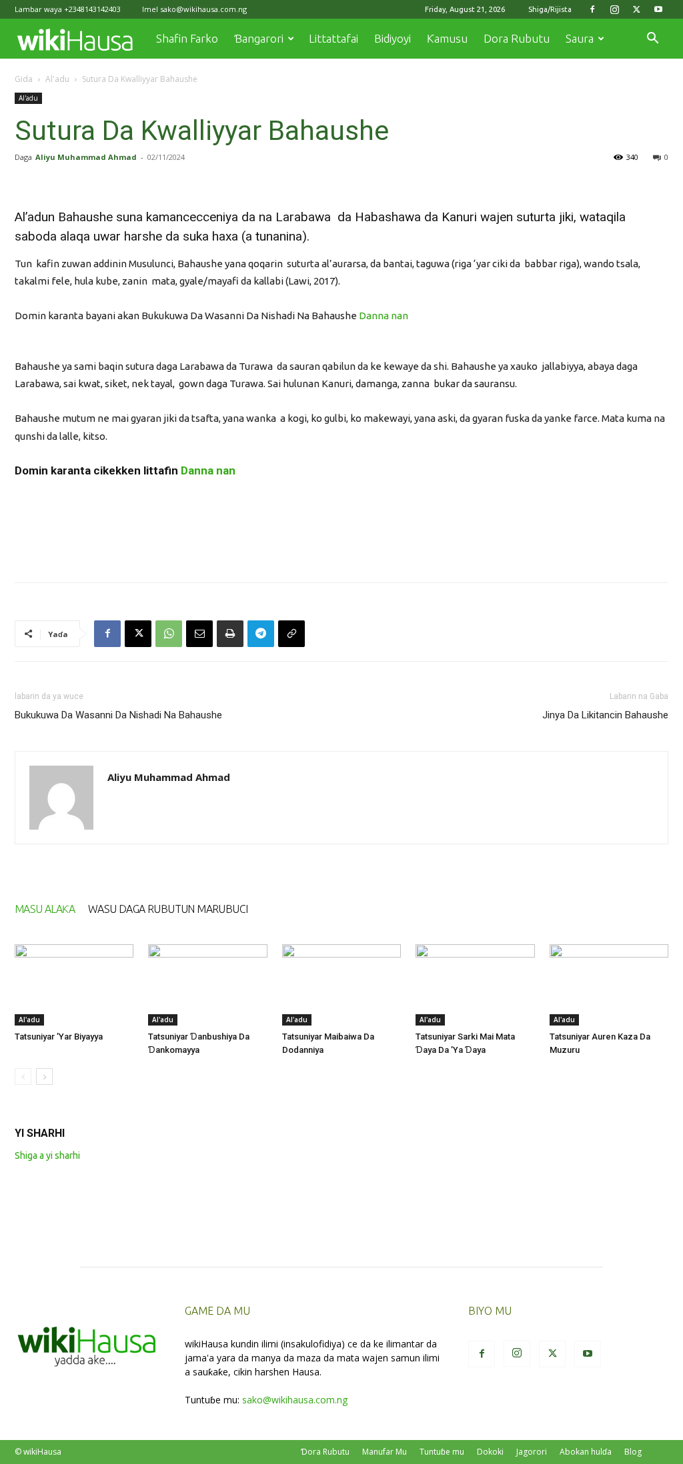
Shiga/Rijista (550, 9)
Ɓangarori (258, 38)
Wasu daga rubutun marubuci (167, 909)
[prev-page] (23, 1076)
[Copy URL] (291, 633)
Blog (633, 1451)
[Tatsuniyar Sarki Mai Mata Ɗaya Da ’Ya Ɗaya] (475, 985)
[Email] (199, 633)
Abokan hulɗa (586, 1451)
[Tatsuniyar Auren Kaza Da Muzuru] (609, 985)
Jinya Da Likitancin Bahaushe (605, 715)
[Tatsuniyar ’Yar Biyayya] (74, 985)
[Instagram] (614, 9)
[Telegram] (260, 633)
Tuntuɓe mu (442, 1451)
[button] (652, 39)
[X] (636, 9)
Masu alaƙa (45, 909)
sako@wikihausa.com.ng (203, 9)
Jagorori (531, 1451)
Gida (24, 79)
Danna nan (384, 315)
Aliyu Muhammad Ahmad (86, 157)
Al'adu (57, 79)
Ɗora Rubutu (325, 1451)
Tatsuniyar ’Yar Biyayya (59, 1037)
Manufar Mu (384, 1451)
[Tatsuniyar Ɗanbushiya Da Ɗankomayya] (207, 985)
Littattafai (333, 38)
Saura (580, 38)
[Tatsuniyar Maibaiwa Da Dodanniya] (341, 985)
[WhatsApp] (168, 633)
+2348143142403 (92, 9)
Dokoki (490, 1451)
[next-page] (44, 1076)
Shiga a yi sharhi (47, 1155)
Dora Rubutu (517, 38)
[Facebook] (592, 9)
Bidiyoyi (392, 38)
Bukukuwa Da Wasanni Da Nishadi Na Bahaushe (118, 715)
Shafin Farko (187, 38)
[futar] (230, 633)
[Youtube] (658, 9)
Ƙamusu (447, 38)
